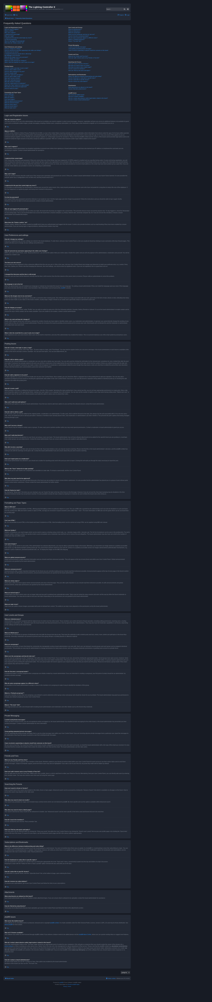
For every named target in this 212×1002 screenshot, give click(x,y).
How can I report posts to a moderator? (15, 83)
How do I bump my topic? (11, 88)
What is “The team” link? (74, 41)
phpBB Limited (54, 923)
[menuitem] (15, 15)
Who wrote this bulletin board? (76, 94)
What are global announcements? (14, 101)
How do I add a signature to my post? (15, 71)
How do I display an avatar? (12, 58)
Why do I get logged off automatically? (15, 41)
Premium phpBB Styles (73, 984)
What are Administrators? (75, 29)
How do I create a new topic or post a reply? (16, 68)
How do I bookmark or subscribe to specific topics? (82, 78)
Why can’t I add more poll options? (14, 74)
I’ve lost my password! (11, 39)
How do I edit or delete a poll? (12, 76)
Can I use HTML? (9, 96)
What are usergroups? (74, 32)
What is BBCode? (9, 94)
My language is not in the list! (12, 55)
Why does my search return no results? (79, 65)
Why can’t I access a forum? (12, 78)
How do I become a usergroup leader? (78, 36)
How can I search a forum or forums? (78, 63)
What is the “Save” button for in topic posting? (17, 85)
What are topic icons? (10, 107)
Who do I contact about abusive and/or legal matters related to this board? (88, 98)
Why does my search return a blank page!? (80, 67)
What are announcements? (12, 102)
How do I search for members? (76, 68)
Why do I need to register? (12, 29)
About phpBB (9, 924)
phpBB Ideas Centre (85, 934)
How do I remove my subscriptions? (78, 81)
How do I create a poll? (11, 73)
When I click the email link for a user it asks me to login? (19, 62)
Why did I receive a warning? (12, 81)
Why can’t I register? (10, 32)
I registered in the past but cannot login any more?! (18, 37)
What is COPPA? (9, 31)
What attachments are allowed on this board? (80, 87)
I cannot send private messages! (77, 47)
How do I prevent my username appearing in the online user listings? (23, 50)
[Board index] (16, 8)
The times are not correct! (12, 52)
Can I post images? (10, 99)
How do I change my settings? (13, 48)
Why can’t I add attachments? (13, 80)
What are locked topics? (11, 106)
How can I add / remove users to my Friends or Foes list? (83, 57)
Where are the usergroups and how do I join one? (81, 34)
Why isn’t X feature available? (76, 96)
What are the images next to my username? (16, 57)
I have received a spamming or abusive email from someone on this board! (88, 50)
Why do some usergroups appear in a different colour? (82, 37)
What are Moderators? (74, 31)
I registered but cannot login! (12, 34)
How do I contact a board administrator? (79, 99)
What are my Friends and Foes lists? (78, 56)
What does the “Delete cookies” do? (14, 43)
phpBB (63, 288)
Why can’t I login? (9, 36)
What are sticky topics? (11, 104)
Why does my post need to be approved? (16, 86)
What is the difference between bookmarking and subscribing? (85, 76)
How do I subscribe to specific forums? (78, 79)
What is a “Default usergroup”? (76, 39)
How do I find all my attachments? (77, 89)
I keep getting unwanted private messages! (79, 48)
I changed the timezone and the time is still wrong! (18, 53)
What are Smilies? (9, 97)
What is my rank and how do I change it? (15, 60)
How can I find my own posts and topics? (79, 70)
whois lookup (9, 946)
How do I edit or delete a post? (13, 69)
